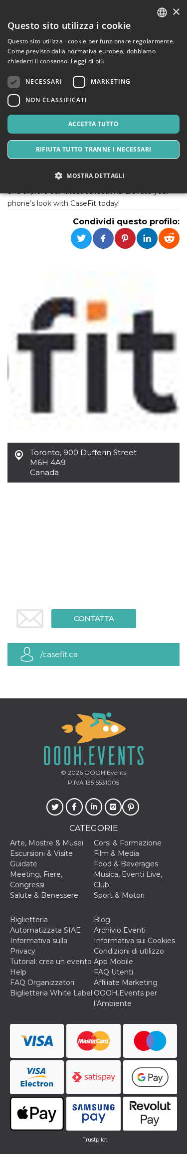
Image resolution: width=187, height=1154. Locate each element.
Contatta (94, 618)
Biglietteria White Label (51, 993)
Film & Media (116, 853)
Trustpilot (94, 1139)
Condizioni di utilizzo (129, 951)
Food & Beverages (126, 863)
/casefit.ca (59, 654)
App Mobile (113, 961)
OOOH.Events (104, 772)
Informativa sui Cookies (134, 940)
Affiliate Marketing (126, 982)
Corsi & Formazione (128, 842)
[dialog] (93, 96)
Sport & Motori (119, 895)
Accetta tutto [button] (93, 124)
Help (18, 972)
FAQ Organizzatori (42, 982)
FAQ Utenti (113, 972)
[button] (93, 175)
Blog (102, 919)
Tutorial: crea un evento (51, 961)
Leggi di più (87, 61)
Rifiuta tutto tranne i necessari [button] (94, 149)
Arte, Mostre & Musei (46, 842)
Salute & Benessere (44, 895)
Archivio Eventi (120, 930)
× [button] (176, 12)
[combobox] (162, 12)
